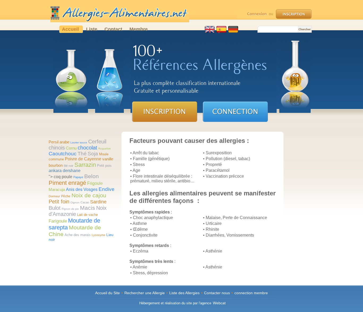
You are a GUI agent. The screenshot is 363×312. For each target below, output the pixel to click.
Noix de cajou (88, 195)
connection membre (251, 293)
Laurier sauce (78, 142)
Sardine (98, 201)
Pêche (65, 196)
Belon (91, 176)
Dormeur (54, 196)
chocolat (87, 148)
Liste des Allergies (184, 293)
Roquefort (104, 148)
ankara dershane (65, 170)
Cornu (71, 148)
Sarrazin (85, 164)
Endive (107, 189)
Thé (82, 153)
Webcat (219, 303)
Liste (92, 29)
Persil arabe (59, 142)
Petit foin (59, 201)
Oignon (74, 202)
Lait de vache (87, 215)
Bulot (55, 208)
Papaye (78, 177)
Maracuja (57, 189)
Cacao (85, 202)
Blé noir (68, 165)
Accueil (71, 29)
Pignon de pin (70, 208)
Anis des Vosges (82, 189)
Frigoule (95, 183)
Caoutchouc (63, 153)
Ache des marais (78, 235)
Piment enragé (67, 182)
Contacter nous (217, 293)
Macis (87, 208)
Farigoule (58, 221)
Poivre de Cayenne (83, 159)
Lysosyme (98, 235)
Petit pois (104, 166)
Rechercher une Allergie (144, 293)
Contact (114, 29)
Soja (93, 153)
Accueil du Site (107, 293)
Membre (138, 29)
